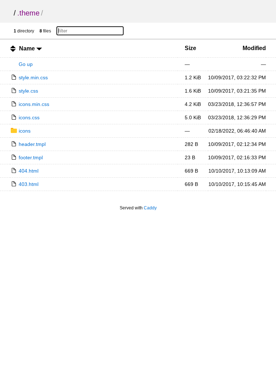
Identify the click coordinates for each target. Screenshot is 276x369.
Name (27, 48)
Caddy (150, 207)
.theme (28, 13)
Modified (254, 48)
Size (190, 48)
